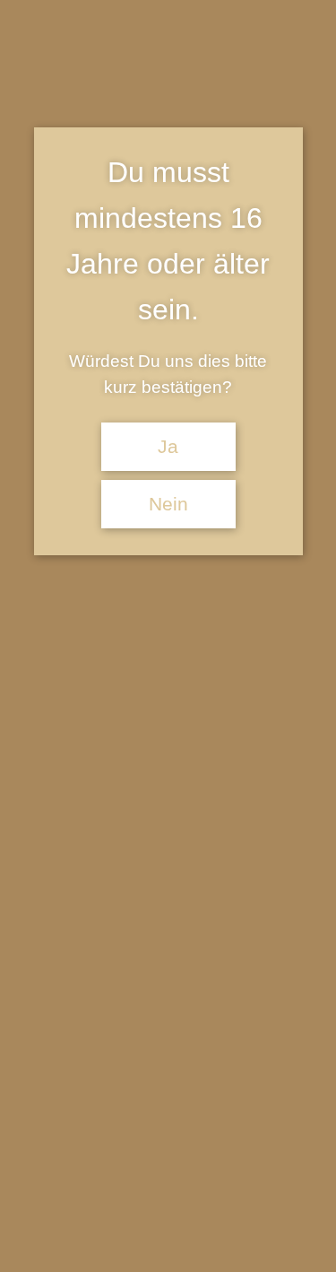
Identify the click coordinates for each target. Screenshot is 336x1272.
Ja (168, 446)
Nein (168, 504)
